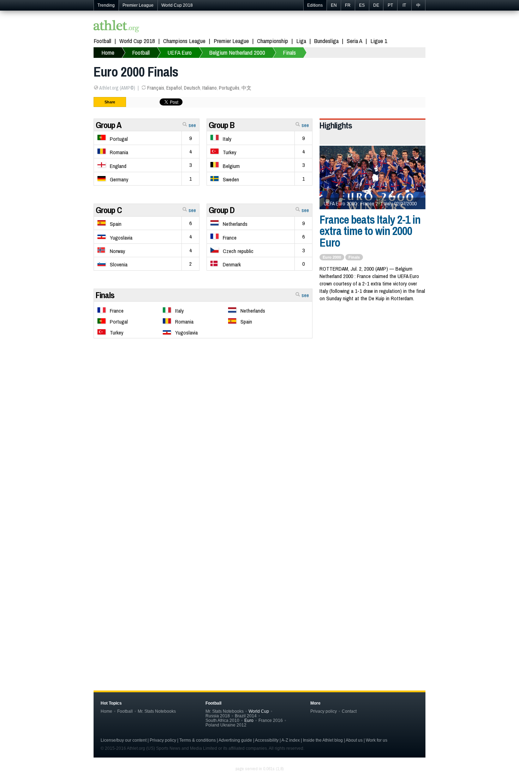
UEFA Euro (179, 52)
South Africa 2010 (222, 720)
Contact (349, 711)
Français (155, 88)
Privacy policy (323, 711)
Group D (221, 210)
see (191, 125)
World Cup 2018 (177, 5)
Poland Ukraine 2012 (225, 725)
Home (107, 52)
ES (362, 5)
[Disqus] (259, 558)
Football (102, 41)
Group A (108, 125)
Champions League (184, 41)
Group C (109, 210)
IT (404, 5)
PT (390, 5)
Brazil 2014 (246, 715)
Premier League (138, 5)
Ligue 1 (378, 41)
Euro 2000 (332, 257)
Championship (272, 41)
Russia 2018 (217, 715)
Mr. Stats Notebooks (157, 711)
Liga (301, 41)
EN (334, 5)
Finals (289, 52)
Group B (221, 125)
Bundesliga (326, 41)
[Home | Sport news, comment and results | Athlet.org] (116, 27)
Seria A (354, 41)
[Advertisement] (259, 398)
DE (376, 5)
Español (174, 88)
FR (348, 5)
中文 (246, 88)
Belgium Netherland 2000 (237, 52)
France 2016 (270, 720)
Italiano (209, 88)
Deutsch (192, 88)
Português (229, 88)
